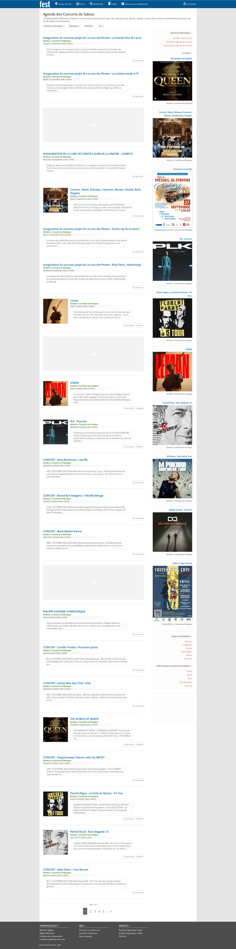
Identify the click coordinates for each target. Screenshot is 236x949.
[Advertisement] (93, 124)
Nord (189, 674)
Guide (114, 4)
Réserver (140, 325)
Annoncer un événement (136, 4)
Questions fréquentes (88, 933)
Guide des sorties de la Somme (177, 45)
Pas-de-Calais (186, 682)
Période (89, 26)
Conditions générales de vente (52, 939)
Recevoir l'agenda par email (179, 41)
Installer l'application (182, 38)
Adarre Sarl (48, 945)
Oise (190, 678)
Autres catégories (54, 26)
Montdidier (187, 651)
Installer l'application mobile (131, 933)
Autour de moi (64, 4)
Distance (74, 26)
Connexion (192, 4)
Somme (188, 686)
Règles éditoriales (47, 933)
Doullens (188, 658)
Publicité (122, 936)
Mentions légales (47, 930)
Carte (82, 4)
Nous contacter (85, 936)
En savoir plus (138, 60)
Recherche (98, 4)
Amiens (188, 641)
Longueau (187, 644)
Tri (101, 26)
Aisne (189, 671)
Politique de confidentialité (51, 936)
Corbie (189, 648)
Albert (189, 655)
